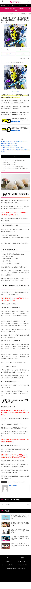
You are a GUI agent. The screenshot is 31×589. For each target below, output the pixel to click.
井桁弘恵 (16, 482)
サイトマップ (8, 561)
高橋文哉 (22, 482)
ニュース (4, 482)
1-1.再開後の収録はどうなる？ (9, 143)
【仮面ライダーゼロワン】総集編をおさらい (13, 166)
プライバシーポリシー (23, 561)
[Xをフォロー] (10, 488)
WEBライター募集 (23, 565)
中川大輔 (10, 482)
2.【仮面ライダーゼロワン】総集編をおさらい (13, 147)
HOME (8, 557)
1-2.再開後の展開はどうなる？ (9, 145)
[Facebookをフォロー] (12, 488)
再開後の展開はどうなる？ (10, 164)
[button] (28, 505)
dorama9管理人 (13, 485)
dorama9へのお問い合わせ (8, 565)
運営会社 (23, 557)
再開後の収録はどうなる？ (10, 162)
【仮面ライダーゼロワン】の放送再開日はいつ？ (14, 160)
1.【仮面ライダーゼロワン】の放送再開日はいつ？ (14, 141)
